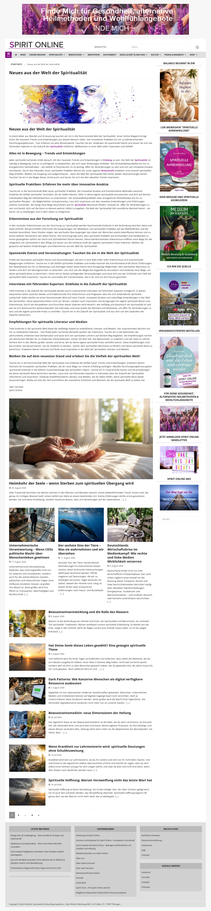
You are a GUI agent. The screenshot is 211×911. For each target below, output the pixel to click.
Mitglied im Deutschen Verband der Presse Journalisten (101, 892)
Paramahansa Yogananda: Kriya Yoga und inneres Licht (36, 868)
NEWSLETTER (100, 47)
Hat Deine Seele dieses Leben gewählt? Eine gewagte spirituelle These (97, 647)
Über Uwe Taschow (85, 868)
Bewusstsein (75, 54)
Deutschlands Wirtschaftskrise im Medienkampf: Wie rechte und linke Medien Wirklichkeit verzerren (127, 553)
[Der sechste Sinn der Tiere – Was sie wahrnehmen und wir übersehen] (81, 525)
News (23, 54)
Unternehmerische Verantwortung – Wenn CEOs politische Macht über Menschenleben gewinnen (31, 551)
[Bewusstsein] (27, 623)
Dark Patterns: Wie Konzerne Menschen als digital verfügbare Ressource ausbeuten (96, 681)
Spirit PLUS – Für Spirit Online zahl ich (93, 887)
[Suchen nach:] (179, 519)
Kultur (154, 54)
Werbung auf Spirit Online (88, 835)
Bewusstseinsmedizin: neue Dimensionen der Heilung (90, 713)
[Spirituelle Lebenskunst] (27, 792)
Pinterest (145, 887)
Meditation (94, 54)
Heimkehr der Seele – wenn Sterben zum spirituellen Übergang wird (71, 483)
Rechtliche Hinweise (150, 835)
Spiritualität (56, 54)
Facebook (145, 872)
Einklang (107, 160)
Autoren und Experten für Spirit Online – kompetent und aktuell (105, 840)
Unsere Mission (37, 54)
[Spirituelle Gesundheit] (27, 724)
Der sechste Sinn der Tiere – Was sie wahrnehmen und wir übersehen (81, 549)
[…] (124, 499)
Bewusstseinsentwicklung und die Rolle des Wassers (89, 612)
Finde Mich (81, 882)
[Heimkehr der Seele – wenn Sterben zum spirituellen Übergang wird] (81, 438)
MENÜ (9, 56)
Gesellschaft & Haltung (132, 54)
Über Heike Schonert (85, 863)
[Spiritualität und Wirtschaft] (27, 691)
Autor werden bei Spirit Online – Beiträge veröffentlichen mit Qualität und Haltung (103, 847)
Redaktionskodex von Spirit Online (92, 853)
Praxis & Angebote (174, 54)
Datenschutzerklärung (151, 840)
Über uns (80, 858)
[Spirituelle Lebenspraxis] (27, 657)
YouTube (145, 877)
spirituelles (80, 204)
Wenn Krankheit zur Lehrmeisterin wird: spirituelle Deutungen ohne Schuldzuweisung (97, 748)
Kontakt (80, 877)
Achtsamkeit (109, 54)
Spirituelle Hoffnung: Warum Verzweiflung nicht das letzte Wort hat (100, 780)
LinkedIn (145, 882)
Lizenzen (145, 855)
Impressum (146, 845)
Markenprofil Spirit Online (88, 873)
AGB (143, 850)
